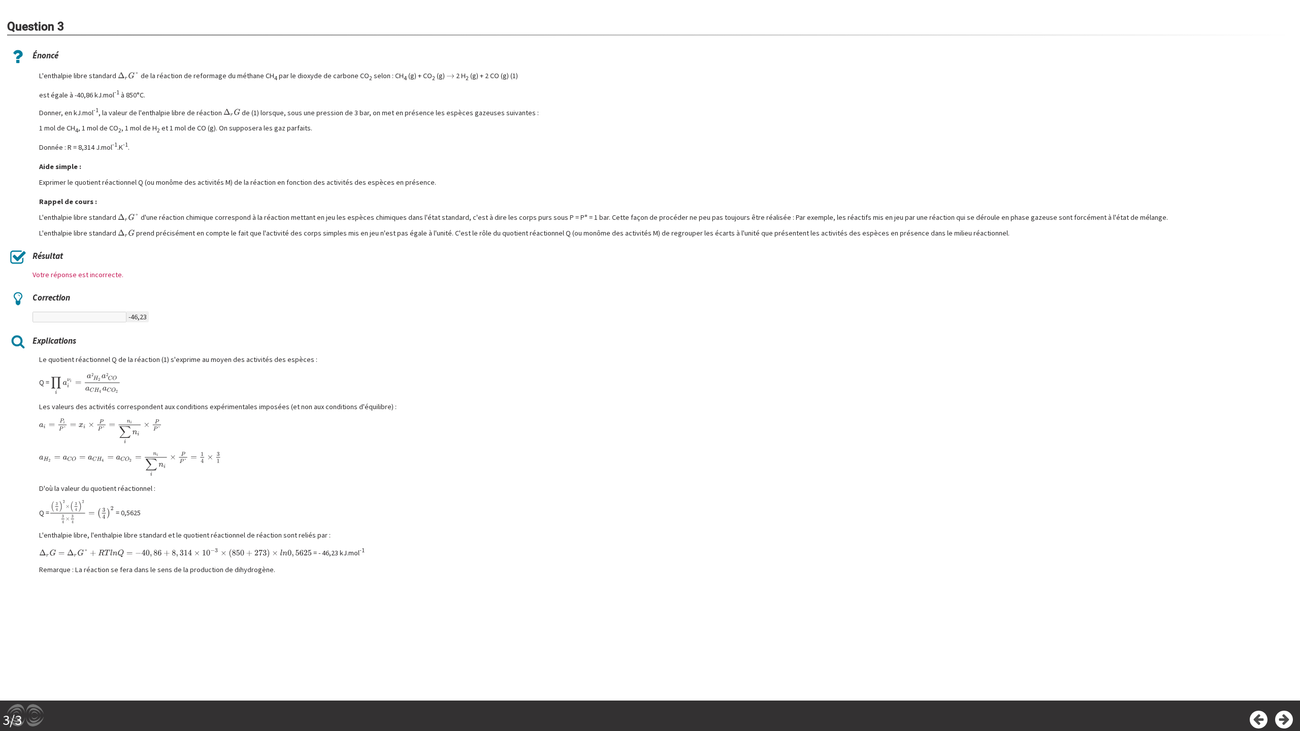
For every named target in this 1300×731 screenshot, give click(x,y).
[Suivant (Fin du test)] (1284, 719)
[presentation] (128, 75)
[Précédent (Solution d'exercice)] (1259, 719)
